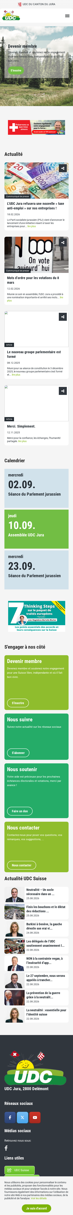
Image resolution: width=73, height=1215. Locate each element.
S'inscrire (16, 70)
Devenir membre (22, 46)
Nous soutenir (22, 769)
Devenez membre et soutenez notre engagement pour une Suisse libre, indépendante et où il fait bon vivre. (36, 56)
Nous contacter (23, 828)
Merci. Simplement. (21, 426)
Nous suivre (19, 719)
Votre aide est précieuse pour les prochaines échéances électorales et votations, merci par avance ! (34, 781)
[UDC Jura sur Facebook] (10, 1118)
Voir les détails (39, 1198)
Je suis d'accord (36, 1208)
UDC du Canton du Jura (38, 4)
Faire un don (20, 811)
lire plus (31, 226)
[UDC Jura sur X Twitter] (22, 1118)
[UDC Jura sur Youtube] (35, 1118)
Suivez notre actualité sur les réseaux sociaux (34, 726)
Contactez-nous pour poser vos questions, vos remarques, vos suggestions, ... (34, 837)
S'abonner (18, 753)
